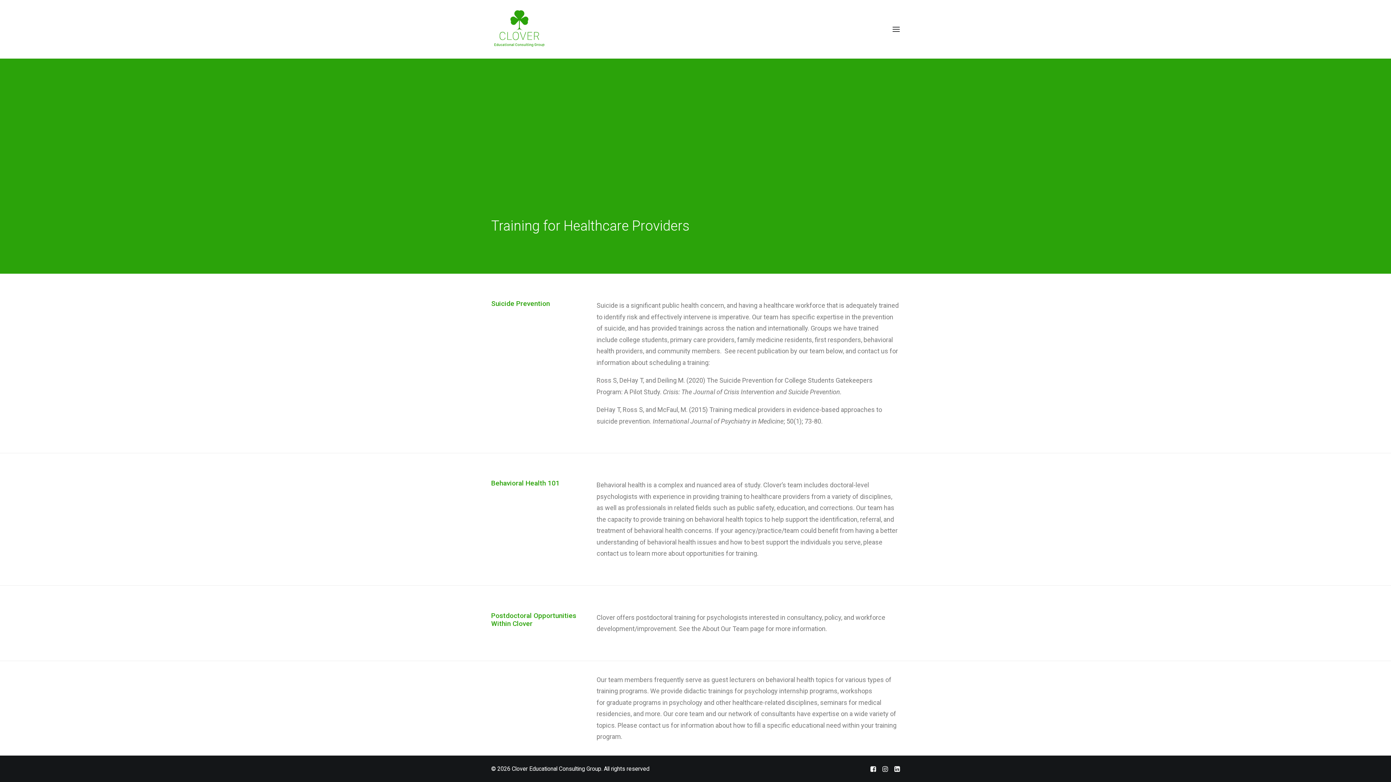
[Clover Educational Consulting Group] (522, 29)
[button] (896, 29)
